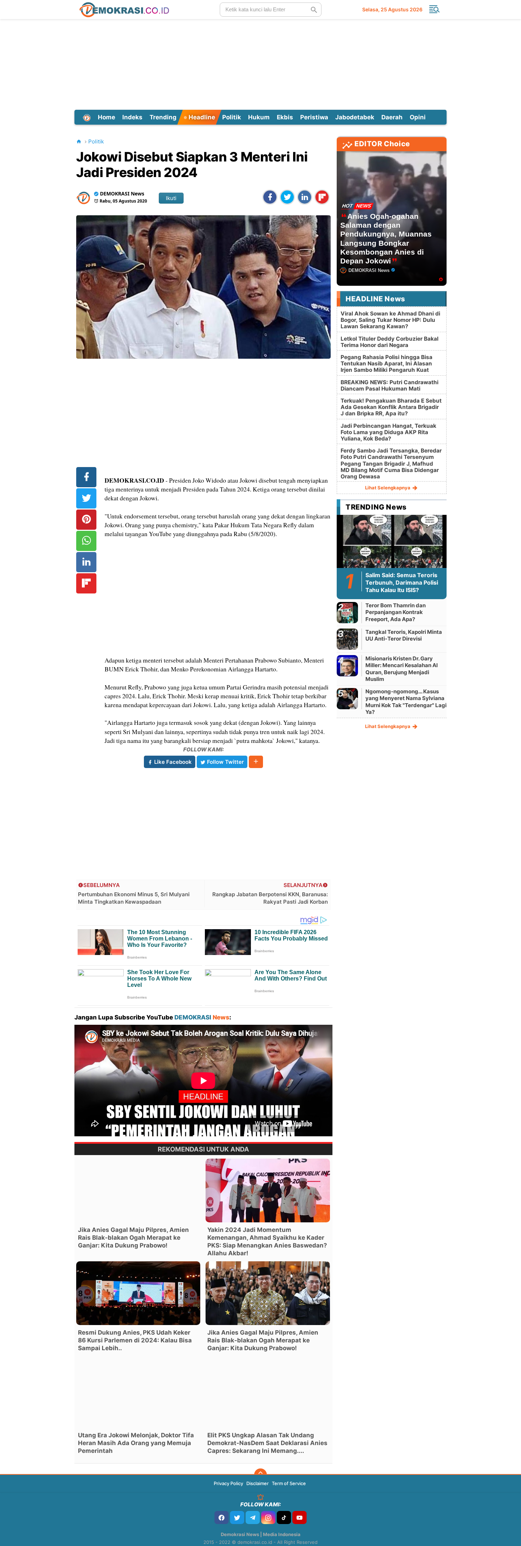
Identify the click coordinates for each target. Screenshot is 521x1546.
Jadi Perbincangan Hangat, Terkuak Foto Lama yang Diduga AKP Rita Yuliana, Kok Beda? (388, 432)
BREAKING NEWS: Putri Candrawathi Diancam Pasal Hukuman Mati (389, 385)
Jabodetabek (354, 117)
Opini (418, 117)
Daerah (392, 117)
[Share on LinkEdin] (304, 197)
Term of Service (289, 1483)
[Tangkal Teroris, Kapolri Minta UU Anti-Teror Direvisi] (347, 639)
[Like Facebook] (221, 1517)
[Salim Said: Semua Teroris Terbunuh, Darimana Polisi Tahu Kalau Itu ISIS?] (392, 545)
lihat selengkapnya (388, 487)
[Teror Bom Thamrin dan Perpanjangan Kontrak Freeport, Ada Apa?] (347, 612)
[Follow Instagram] (268, 1517)
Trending (163, 117)
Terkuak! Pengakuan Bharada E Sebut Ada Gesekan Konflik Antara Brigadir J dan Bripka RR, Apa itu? (391, 407)
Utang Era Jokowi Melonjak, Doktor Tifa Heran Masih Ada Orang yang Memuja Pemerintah (136, 1443)
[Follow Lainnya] (256, 762)
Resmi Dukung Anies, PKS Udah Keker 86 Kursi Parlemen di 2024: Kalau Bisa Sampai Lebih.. (135, 1340)
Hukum (259, 117)
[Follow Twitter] (237, 1517)
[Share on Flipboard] (322, 197)
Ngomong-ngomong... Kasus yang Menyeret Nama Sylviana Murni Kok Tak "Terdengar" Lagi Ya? (406, 702)
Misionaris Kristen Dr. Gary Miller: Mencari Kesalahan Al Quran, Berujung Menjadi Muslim (401, 669)
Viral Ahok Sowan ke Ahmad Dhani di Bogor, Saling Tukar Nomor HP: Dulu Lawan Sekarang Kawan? (390, 320)
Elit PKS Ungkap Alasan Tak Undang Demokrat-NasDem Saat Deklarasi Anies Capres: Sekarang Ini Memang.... (267, 1443)
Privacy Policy (228, 1483)
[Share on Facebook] (270, 197)
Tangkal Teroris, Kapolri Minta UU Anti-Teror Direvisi (403, 635)
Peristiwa (314, 117)
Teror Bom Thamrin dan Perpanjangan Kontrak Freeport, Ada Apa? (395, 612)
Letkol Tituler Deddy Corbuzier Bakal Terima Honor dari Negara (389, 341)
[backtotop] (260, 1474)
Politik (231, 117)
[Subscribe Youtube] (299, 1517)
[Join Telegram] (253, 1517)
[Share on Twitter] (287, 197)
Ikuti (171, 198)
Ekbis (285, 117)
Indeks (132, 117)
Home (106, 117)
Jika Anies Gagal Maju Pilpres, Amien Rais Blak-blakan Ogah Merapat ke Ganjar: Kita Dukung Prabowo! (133, 1237)
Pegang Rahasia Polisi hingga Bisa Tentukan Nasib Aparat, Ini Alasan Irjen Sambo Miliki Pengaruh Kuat (386, 363)
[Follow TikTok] (284, 1517)
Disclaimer (257, 1483)
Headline (201, 117)
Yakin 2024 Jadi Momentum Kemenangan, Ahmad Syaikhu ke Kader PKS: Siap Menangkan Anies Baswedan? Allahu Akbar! (267, 1241)
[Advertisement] (260, 63)
